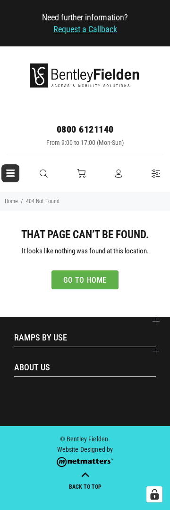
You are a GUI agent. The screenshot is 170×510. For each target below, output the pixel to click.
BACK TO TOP (85, 486)
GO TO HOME (85, 280)
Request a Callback (85, 29)
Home (11, 201)
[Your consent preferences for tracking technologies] (154, 494)
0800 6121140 (85, 129)
